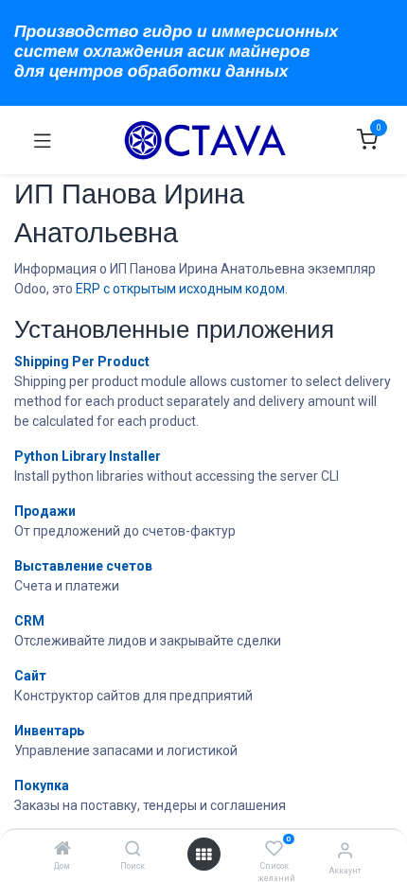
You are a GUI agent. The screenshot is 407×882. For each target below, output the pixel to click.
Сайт (30, 675)
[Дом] (62, 849)
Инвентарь (49, 730)
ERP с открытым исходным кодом (180, 288)
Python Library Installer (87, 456)
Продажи (45, 511)
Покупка (41, 785)
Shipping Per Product (82, 361)
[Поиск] (133, 849)
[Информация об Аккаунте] (345, 850)
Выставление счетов (83, 565)
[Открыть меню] (203, 854)
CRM (29, 620)
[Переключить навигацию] (42, 140)
